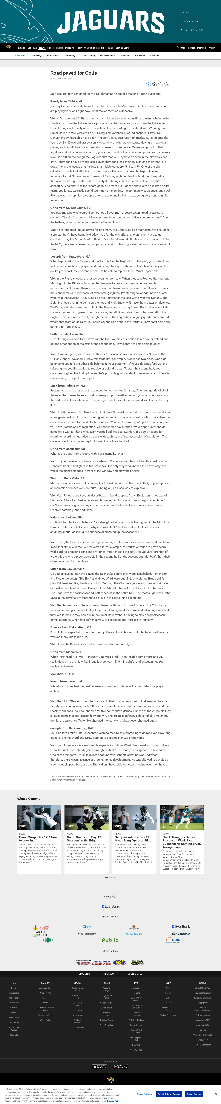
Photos (168, 993)
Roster (14, 988)
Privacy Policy (202, 1040)
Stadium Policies (77, 1028)
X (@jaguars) (203, 1003)
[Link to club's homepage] (8, 47)
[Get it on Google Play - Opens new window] (120, 1068)
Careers (203, 1030)
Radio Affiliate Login (168, 1015)
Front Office (14, 1017)
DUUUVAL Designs (136, 1020)
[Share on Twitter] (154, 86)
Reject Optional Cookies (169, 1094)
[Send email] (160, 86)
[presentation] (203, 878)
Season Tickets (106, 1003)
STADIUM (77, 983)
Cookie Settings (144, 1094)
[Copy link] (166, 85)
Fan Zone (136, 993)
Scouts (14, 1012)
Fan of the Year (136, 1025)
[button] (106, 877)
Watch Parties (45, 1020)
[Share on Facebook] (148, 86)
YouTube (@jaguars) (203, 993)
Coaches (13, 1008)
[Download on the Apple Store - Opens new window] (99, 1067)
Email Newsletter (202, 1025)
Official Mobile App (202, 988)
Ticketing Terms (106, 1020)
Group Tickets (106, 1008)
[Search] (178, 47)
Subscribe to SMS (202, 1020)
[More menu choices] (133, 47)
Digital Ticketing (106, 1025)
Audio (168, 1003)
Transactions (14, 993)
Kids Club (136, 1045)
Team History (14, 1022)
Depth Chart (14, 1003)
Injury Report (14, 998)
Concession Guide (45, 1015)
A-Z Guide (78, 1010)
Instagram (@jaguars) (202, 998)
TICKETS (106, 983)
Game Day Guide (45, 988)
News (168, 988)
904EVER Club (136, 1050)
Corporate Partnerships (202, 1035)
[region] (110, 1094)
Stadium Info (45, 993)
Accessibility (78, 1015)
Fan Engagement (136, 988)
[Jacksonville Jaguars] (110, 1080)
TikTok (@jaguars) (203, 1015)
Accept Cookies (194, 1094)
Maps (45, 1003)
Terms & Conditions (203, 1045)
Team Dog (14, 1035)
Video (168, 998)
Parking (45, 998)
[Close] (216, 1094)
